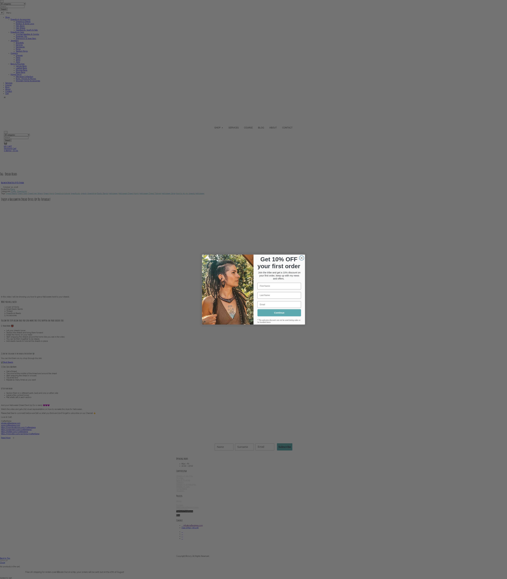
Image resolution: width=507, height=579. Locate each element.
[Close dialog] (301, 258)
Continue (279, 312)
